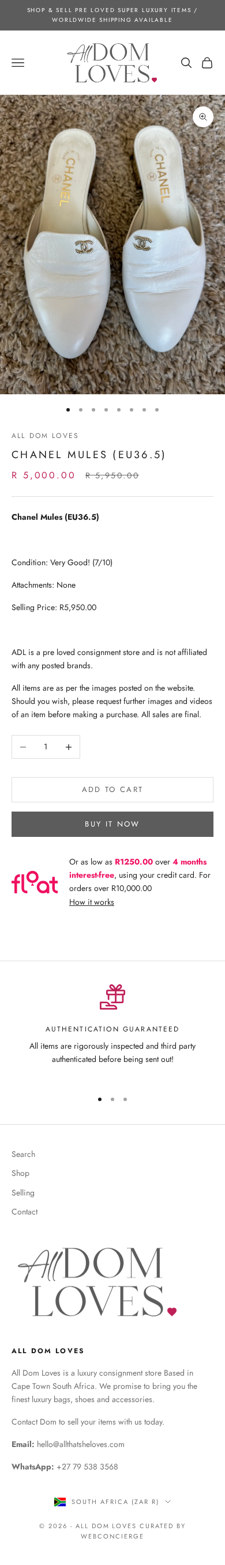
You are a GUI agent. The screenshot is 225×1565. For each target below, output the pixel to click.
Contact (25, 1211)
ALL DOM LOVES (45, 436)
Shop (20, 1173)
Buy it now (112, 823)
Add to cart (113, 789)
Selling (23, 1192)
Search (23, 1154)
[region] (112, 1032)
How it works (91, 902)
